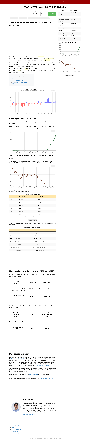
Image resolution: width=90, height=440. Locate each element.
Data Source (15, 83)
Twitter (33, 414)
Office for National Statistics (18, 358)
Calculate (52, 13)
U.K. (70, 2)
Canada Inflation (16, 427)
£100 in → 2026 (14, 18)
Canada (65, 2)
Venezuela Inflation (16, 434)
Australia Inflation (16, 429)
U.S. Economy (15, 425)
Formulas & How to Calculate (19, 82)
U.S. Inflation (15, 423)
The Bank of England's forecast (45, 365)
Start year (35, 11)
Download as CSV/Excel (33, 220)
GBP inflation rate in (32, 18)
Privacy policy (58, 438)
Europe (82, 2)
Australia (76, 2)
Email (24, 414)
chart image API (33, 374)
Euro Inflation (15, 431)
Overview (14, 78)
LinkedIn (28, 414)
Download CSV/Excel (69, 75)
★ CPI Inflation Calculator (9, 2)
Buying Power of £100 (17, 80)
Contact (51, 438)
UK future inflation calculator (44, 18)
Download (53, 90)
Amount (12, 11)
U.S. (60, 2)
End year (42, 11)
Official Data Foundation (46, 378)
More (87, 2)
